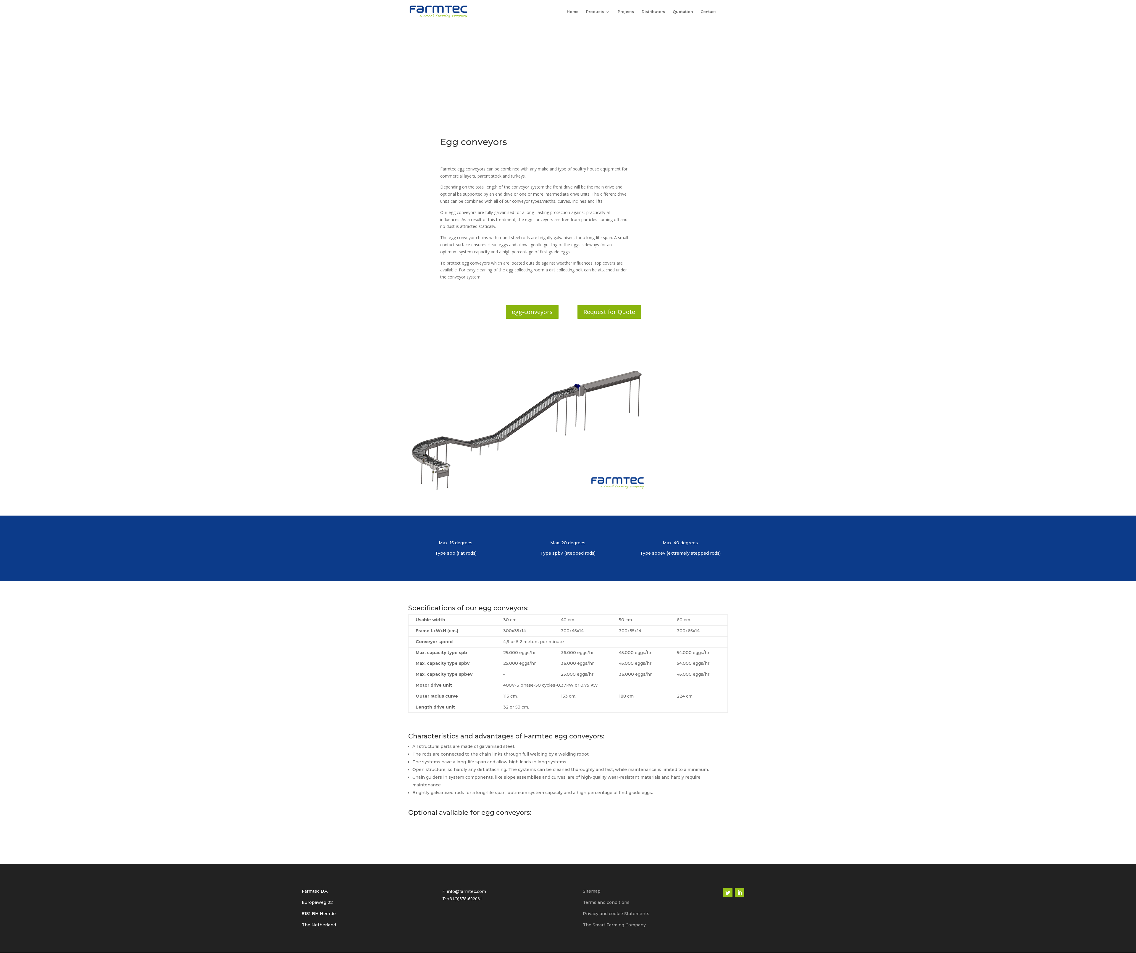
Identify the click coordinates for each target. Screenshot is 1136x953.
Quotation (683, 12)
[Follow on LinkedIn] (739, 892)
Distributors (653, 12)
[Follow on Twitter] (727, 892)
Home (572, 12)
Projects (626, 12)
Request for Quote (609, 312)
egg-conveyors (532, 312)
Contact (708, 12)
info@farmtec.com (466, 891)
